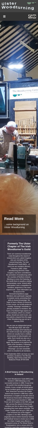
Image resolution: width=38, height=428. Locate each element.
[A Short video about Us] (34, 16)
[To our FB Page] (30, 16)
